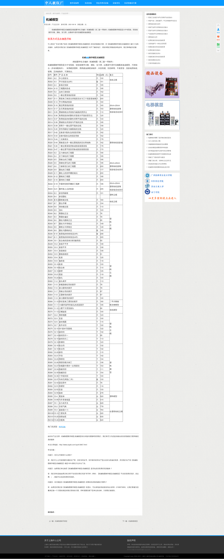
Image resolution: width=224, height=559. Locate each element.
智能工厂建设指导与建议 (156, 157)
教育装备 (130, 549)
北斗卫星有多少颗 (154, 141)
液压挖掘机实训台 (154, 53)
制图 (87, 57)
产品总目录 (64, 13)
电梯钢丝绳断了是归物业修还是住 (159, 137)
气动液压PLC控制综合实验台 (158, 34)
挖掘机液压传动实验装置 (156, 56)
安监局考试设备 (102, 3)
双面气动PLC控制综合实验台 (158, 30)
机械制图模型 (133, 521)
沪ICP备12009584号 (172, 556)
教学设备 (62, 426)
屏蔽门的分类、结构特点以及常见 (159, 160)
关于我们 (47, 556)
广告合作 (55, 556)
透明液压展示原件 (154, 24)
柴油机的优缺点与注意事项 (157, 164)
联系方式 (77, 556)
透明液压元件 (152, 37)
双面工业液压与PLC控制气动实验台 (160, 17)
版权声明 (62, 556)
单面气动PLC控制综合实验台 (158, 27)
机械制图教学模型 (61, 521)
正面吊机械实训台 (154, 63)
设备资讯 (116, 3)
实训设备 (88, 3)
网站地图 (91, 556)
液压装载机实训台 (154, 60)
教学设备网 (74, 3)
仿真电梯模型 (138, 549)
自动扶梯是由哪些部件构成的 (158, 147)
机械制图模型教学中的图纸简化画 (159, 154)
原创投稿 (84, 556)
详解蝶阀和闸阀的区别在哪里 (158, 144)
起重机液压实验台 (154, 50)
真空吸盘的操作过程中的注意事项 (159, 151)
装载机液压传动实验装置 (156, 47)
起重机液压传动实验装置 (156, 40)
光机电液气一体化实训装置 (157, 43)
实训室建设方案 (130, 3)
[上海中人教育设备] (54, 3)
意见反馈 (69, 556)
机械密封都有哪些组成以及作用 (159, 167)
